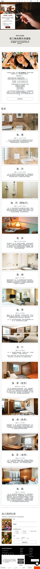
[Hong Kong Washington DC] (4, 567)
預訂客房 (37, 567)
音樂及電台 (17, 533)
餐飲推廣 (24, 531)
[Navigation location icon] (19, 1)
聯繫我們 (21, 549)
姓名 (14, 519)
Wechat (30, 554)
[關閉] (23, 557)
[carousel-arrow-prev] (4, 121)
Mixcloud (31, 553)
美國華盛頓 (23, 538)
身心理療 (24, 533)
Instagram (31, 549)
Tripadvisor (31, 556)
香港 (28, 538)
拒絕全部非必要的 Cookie (20, 562)
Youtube (30, 551)
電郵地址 (14, 524)
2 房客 (24, 567)
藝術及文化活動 (33, 531)
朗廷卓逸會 (21, 548)
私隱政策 (21, 553)
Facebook (31, 548)
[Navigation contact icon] (24, 1)
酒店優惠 (16, 531)
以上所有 (17, 538)
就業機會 (21, 551)
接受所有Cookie (20, 559)
